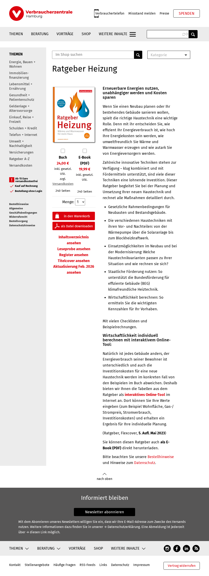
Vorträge (65, 34)
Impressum (141, 565)
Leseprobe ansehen (73, 249)
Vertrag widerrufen (182, 566)
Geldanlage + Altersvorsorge (20, 108)
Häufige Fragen (64, 565)
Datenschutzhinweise (22, 225)
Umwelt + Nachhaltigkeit (20, 143)
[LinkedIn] (186, 548)
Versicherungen (21, 152)
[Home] (40, 13)
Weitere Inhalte (113, 34)
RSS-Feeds (87, 565)
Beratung (39, 34)
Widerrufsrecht (18, 216)
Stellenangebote (37, 565)
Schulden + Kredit (23, 128)
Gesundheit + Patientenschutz (21, 97)
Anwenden (193, 34)
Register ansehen (73, 255)
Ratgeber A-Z (19, 159)
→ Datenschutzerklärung (122, 527)
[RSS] (196, 548)
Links (103, 565)
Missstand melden (142, 13)
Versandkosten (20, 165)
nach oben (104, 479)
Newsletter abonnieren (104, 512)
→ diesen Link (36, 532)
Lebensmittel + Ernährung (20, 86)
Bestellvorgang (18, 221)
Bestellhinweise (19, 204)
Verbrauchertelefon (109, 13)
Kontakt (15, 565)
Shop (86, 34)
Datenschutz (144, 463)
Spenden (186, 13)
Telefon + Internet (23, 135)
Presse (164, 13)
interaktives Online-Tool (145, 394)
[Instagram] (167, 548)
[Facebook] (177, 548)
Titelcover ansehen (74, 261)
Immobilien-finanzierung (19, 75)
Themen (16, 34)
